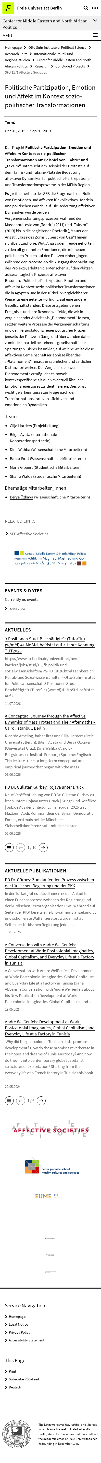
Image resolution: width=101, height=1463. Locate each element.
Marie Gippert (21, 467)
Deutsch (15, 1387)
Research (42, 66)
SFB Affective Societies (29, 533)
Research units (16, 53)
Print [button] (12, 1371)
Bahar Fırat (19, 458)
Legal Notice (18, 1324)
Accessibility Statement (26, 1340)
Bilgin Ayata (20, 434)
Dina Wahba (20, 449)
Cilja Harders (21, 425)
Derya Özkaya (21, 497)
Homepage (13, 47)
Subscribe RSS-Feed (24, 1379)
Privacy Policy (19, 1332)
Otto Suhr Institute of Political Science (57, 47)
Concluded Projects (70, 66)
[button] (9, 847)
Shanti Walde (21, 476)
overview (17, 608)
